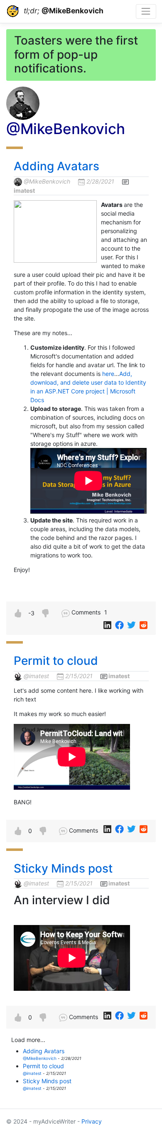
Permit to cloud (56, 661)
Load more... (28, 1039)
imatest (24, 190)
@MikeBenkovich (47, 181)
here (108, 373)
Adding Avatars (56, 166)
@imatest (36, 675)
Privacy (91, 1121)
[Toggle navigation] (146, 11)
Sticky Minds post (63, 868)
